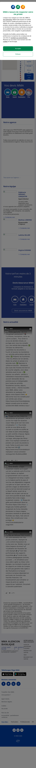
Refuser (18, 54)
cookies (5, 41)
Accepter (18, 48)
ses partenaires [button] (7, 19)
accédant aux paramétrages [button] (19, 38)
